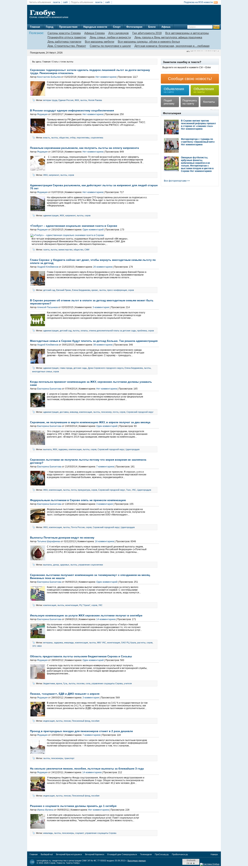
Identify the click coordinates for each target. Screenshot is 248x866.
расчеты (141, 642)
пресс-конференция (117, 290)
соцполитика (97, 137)
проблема (142, 330)
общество (64, 137)
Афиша (165, 26)
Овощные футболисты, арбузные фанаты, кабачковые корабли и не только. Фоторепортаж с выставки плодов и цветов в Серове (197, 164)
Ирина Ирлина (45, 809)
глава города (66, 368)
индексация (49, 721)
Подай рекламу (169, 102)
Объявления (174, 90)
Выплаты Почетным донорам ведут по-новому (62, 537)
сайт (65, 2)
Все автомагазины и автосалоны (187, 33)
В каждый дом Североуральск (122, 854)
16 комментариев (104, 541)
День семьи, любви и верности (110, 37)
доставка (64, 412)
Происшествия (68, 26)
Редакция (42, 114)
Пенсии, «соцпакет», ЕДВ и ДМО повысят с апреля (64, 693)
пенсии (67, 721)
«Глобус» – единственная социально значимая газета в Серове (73, 225)
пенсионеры (57, 758)
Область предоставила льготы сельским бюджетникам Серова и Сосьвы (81, 656)
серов (71, 175)
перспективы (83, 137)
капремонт (54, 175)
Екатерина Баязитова (49, 388)
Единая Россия (66, 100)
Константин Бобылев (49, 77)
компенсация (85, 412)
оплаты (84, 330)
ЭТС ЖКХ (37, 646)
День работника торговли (64, 41)
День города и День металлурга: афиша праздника (168, 37)
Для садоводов (118, 33)
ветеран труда (50, 100)
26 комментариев (102, 266)
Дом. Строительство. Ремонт (66, 45)
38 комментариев (102, 344)
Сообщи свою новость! (190, 78)
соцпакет (79, 833)
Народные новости (95, 26)
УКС (134, 490)
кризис (94, 290)
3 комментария (101, 307)
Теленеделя (146, 854)
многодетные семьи (42, 371)
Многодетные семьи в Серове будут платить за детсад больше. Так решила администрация (94, 340)
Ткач (128, 490)
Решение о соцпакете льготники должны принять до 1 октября (73, 805)
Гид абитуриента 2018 (147, 33)
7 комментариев (105, 466)
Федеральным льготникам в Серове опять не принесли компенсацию (78, 500)
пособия (95, 721)
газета (56, 2)
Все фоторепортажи (175, 180)
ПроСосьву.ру (162, 854)
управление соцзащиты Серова (107, 683)
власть (46, 137)
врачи (59, 683)
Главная (35, 26)
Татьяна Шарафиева (48, 541)
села (88, 683)
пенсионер (106, 412)
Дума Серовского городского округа (105, 368)
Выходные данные (136, 860)
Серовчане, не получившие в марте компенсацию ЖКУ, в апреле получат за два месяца (90, 422)
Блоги (152, 26)
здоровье (64, 565)
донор (56, 565)
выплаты (47, 565)
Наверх (214, 854)
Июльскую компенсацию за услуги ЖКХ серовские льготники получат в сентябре (86, 615)
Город (49, 26)
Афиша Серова (94, 33)
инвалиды (69, 642)
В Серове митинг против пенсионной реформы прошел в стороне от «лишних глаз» (198, 123)
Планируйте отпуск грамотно (66, 37)
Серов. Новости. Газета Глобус (64, 863)
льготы (83, 100)
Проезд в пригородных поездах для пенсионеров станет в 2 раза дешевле (81, 731)
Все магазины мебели (99, 41)
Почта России (78, 527)
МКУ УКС (101, 642)
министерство (65, 249)
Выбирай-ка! (47, 854)
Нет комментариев (106, 77)
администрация (51, 215)
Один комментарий (93, 229)
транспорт (69, 758)
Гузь (65, 683)
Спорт (117, 26)
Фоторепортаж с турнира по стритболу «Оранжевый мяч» (198, 140)
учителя (128, 683)
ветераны (48, 642)
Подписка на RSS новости (198, 2)
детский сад (49, 290)
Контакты (209, 101)
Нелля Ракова (95, 100)
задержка (62, 449)
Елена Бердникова (81, 290)
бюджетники (49, 683)
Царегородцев (133, 449)
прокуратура (84, 490)
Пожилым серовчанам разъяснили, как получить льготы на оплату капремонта (84, 147)
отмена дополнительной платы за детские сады (112, 330)
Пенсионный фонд (81, 721)
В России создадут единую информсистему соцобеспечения (72, 110)
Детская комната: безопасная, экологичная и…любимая (171, 45)
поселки (80, 683)
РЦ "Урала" (84, 605)
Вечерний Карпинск (94, 854)
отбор (73, 137)
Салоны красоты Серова (64, 33)
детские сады (80, 368)
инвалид (74, 412)
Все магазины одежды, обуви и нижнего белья (149, 41)
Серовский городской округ (140, 412)
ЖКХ (77, 100)
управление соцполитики (90, 565)
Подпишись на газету (190, 102)
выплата (47, 449)
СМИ (86, 249)
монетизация (71, 605)
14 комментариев (105, 619)
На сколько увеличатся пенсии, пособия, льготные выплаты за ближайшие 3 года (87, 768)
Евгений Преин (63, 290)
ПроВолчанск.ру (180, 854)
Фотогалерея (134, 26)
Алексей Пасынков (47, 307)
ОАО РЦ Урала (128, 642)
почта (115, 412)
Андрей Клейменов (47, 266)
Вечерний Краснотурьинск (69, 854)
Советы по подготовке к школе (110, 45)
